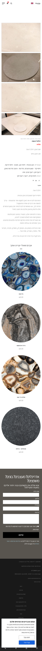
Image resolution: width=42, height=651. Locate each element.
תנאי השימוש (16, 526)
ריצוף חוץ (37, 172)
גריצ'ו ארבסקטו (21, 345)
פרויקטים (21, 598)
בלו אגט (21, 294)
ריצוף (26, 176)
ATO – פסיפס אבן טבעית (21, 606)
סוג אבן (32, 139)
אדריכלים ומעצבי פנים (21, 602)
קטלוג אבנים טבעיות (21, 594)
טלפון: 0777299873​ (36, 570)
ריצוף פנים (29, 172)
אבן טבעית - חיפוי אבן (26, 165)
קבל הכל (27, 642)
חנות (21, 614)
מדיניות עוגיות (25, 632)
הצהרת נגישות (37, 581)
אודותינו (21, 590)
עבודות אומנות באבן (21, 610)
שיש (28, 139)
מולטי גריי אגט (21, 397)
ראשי (21, 586)
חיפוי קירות (32, 176)
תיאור (39, 185)
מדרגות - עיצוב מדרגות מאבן (14, 168)
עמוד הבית (38, 139)
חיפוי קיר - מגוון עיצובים (33, 168)
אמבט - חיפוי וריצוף (11, 165)
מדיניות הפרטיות (15, 541)
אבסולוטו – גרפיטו (21, 449)
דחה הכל (27, 637)
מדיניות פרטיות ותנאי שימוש (34, 578)
